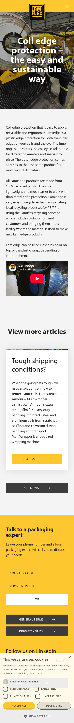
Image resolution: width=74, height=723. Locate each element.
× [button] (69, 657)
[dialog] (37, 688)
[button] (67, 6)
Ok (37, 599)
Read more (35, 673)
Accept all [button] (19, 705)
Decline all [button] (54, 705)
